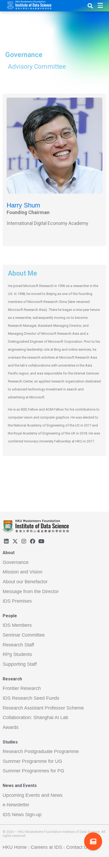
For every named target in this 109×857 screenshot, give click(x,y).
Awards (11, 727)
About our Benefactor (25, 581)
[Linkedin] (6, 541)
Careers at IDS (46, 847)
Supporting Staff (20, 664)
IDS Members (17, 625)
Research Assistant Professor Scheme (43, 708)
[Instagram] (24, 541)
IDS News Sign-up (22, 814)
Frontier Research (22, 688)
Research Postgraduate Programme (41, 751)
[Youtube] (41, 541)
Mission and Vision (22, 572)
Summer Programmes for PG (33, 770)
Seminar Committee (24, 635)
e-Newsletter (16, 804)
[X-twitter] (15, 541)
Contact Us (78, 847)
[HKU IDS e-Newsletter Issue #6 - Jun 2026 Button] (93, 841)
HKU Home (15, 847)
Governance (16, 562)
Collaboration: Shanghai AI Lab (35, 717)
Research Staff (18, 644)
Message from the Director (31, 591)
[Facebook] (32, 541)
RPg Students (17, 654)
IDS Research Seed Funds (31, 698)
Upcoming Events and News (32, 795)
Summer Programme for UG (32, 761)
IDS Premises (17, 601)
